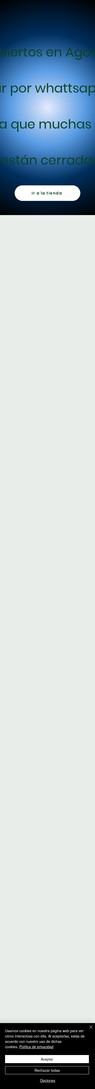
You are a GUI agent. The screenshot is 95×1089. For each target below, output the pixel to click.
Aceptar (47, 1059)
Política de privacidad (36, 1046)
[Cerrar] (88, 1030)
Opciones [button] (47, 1080)
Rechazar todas (47, 1070)
